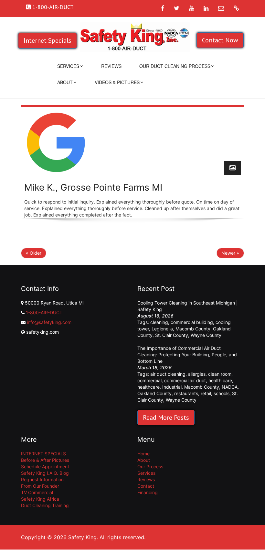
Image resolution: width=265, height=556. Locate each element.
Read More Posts (166, 417)
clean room (219, 374)
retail (206, 393)
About (65, 82)
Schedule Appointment (45, 466)
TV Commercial (37, 492)
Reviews (111, 66)
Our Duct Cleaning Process (174, 66)
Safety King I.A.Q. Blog (45, 473)
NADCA (230, 387)
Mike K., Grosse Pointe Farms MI (93, 187)
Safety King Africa (40, 499)
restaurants (186, 393)
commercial (149, 380)
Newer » (230, 253)
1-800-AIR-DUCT (44, 312)
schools (221, 393)
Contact (145, 486)
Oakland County (154, 393)
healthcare (148, 387)
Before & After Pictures (45, 460)
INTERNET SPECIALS (43, 453)
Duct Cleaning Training (45, 505)
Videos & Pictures (117, 82)
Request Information (42, 479)
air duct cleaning (168, 374)
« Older (33, 253)
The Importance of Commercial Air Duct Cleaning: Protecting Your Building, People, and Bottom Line (187, 354)
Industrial (172, 387)
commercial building (192, 322)
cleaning (159, 322)
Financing (147, 492)
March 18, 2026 (154, 367)
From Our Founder (40, 486)
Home (143, 453)
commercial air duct (185, 380)
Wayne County (206, 335)
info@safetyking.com (49, 322)
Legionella (162, 328)
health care (220, 380)
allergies (197, 374)
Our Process (150, 466)
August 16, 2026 (155, 315)
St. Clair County (171, 335)
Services (68, 66)
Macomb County (192, 328)
